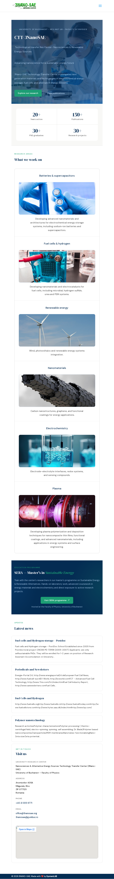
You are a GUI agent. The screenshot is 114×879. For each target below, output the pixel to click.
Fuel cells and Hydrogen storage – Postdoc (40, 640)
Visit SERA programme (55, 600)
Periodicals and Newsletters (32, 669)
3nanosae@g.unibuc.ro (27, 817)
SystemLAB (51, 876)
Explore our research (28, 93)
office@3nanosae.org (26, 813)
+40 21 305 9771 (24, 803)
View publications (56, 93)
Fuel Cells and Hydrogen (29, 698)
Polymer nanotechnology (30, 720)
